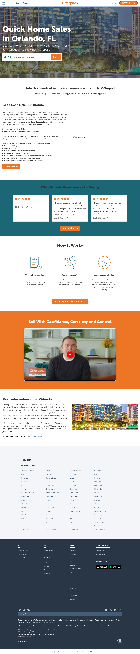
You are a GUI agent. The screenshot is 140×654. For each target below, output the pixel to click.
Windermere (25, 530)
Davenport (25, 478)
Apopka (48, 471)
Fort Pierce (25, 485)
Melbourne (50, 504)
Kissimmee (25, 496)
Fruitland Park (50, 485)
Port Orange (98, 515)
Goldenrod (98, 485)
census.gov (37, 436)
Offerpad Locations (26, 614)
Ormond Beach (100, 511)
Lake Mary (98, 496)
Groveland (74, 489)
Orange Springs (75, 511)
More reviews (69, 228)
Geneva (73, 485)
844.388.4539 (25, 610)
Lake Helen (74, 496)
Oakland (73, 507)
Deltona (24, 482)
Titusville (49, 526)
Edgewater (49, 482)
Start (55, 57)
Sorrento (24, 522)
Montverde (98, 504)
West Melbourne (100, 526)
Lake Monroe (26, 500)
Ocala (96, 507)
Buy (17, 3)
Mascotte (24, 504)
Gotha (23, 489)
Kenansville (74, 493)
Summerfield (99, 522)
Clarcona (49, 474)
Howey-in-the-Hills (28, 493)
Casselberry (98, 471)
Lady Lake (49, 496)
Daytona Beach (51, 478)
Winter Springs (99, 530)
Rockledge (50, 518)
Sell (9, 3)
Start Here (10, 166)
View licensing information (75, 626)
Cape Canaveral (76, 471)
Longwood (74, 500)
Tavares (24, 526)
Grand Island (50, 489)
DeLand (97, 478)
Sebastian (97, 518)
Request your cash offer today (70, 301)
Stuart (72, 522)
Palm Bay (49, 515)
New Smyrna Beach (53, 507)
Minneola (73, 504)
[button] (70, 614)
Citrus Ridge (25, 474)
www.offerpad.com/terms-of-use (43, 622)
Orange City (50, 511)
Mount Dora (25, 507)
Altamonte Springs (28, 471)
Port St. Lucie (26, 518)
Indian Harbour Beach (53, 493)
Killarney (97, 493)
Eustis (72, 482)
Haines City (98, 489)
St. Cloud (49, 522)
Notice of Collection (54, 652)
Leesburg (49, 500)
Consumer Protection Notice (48, 630)
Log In (113, 3)
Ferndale (97, 482)
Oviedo (24, 515)
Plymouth (73, 515)
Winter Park (74, 530)
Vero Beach (74, 526)
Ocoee (23, 511)
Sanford (73, 518)
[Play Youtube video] (70, 355)
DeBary (72, 478)
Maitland (97, 500)
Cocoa (96, 474)
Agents (26, 3)
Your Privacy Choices (80, 652)
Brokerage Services (31, 630)
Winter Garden (51, 530)
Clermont (73, 474)
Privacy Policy (67, 652)
